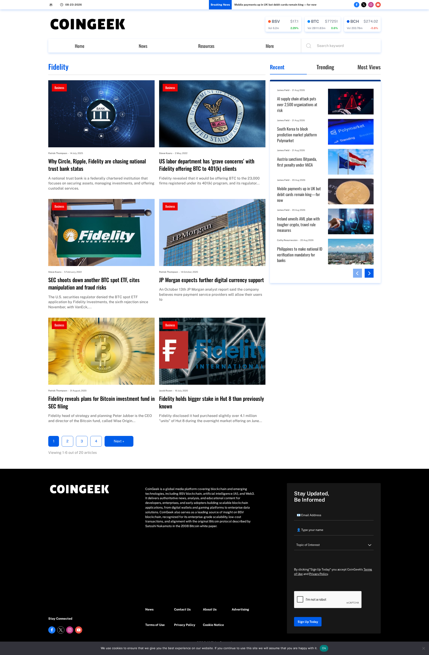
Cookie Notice (213, 625)
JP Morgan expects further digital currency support (211, 280)
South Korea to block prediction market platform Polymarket (297, 134)
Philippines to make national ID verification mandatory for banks (299, 254)
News (143, 45)
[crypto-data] (283, 24)
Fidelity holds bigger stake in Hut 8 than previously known (211, 402)
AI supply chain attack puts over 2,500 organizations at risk (297, 104)
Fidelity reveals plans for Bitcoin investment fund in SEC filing (101, 402)
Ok (324, 648)
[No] (423, 648)
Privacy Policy (184, 625)
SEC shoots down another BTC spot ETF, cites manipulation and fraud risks (94, 283)
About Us (210, 609)
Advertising (240, 609)
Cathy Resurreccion (287, 240)
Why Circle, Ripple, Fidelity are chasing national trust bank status (97, 164)
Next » (119, 441)
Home (79, 45)
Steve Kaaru (165, 153)
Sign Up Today (308, 622)
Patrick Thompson (57, 153)
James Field (283, 90)
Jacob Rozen (165, 390)
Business (59, 87)
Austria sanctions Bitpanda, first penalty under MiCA (297, 162)
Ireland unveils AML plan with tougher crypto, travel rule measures (298, 224)
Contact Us (182, 609)
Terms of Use (155, 625)
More (270, 45)
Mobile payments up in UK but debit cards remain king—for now (275, 4)
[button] (357, 273)
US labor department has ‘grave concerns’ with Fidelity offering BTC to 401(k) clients (206, 164)
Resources (206, 45)
